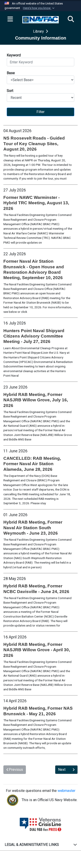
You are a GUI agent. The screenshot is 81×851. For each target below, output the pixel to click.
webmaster (66, 791)
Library (39, 31)
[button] (39, 8)
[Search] (71, 19)
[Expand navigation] (10, 19)
